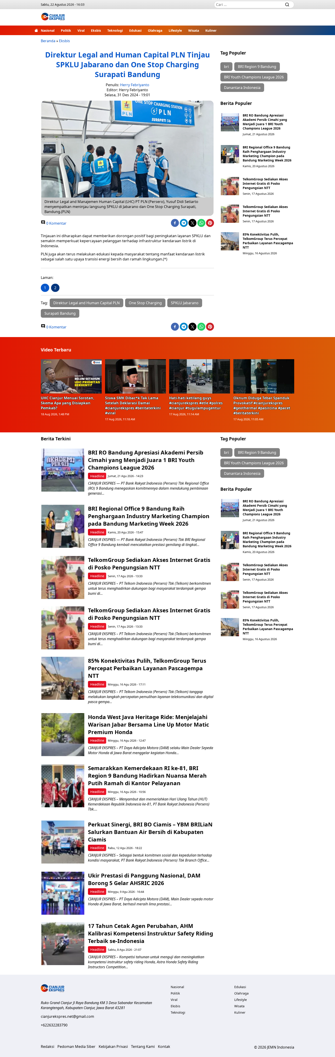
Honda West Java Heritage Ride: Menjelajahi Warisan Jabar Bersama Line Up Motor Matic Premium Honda (148, 724)
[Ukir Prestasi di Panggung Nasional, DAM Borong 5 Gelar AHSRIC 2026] (62, 893)
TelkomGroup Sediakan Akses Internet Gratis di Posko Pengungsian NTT (265, 183)
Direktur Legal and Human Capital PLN (86, 302)
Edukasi (135, 30)
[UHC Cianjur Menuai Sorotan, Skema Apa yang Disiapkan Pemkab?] (71, 376)
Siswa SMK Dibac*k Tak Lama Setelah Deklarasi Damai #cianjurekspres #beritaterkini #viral (133, 405)
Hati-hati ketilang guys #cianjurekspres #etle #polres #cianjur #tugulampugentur (196, 402)
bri (226, 66)
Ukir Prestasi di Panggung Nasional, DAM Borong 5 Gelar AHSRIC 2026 (144, 879)
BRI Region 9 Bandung (257, 66)
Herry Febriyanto (134, 84)
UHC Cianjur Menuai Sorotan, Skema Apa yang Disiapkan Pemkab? (67, 402)
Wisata (193, 30)
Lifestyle (175, 30)
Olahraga (155, 30)
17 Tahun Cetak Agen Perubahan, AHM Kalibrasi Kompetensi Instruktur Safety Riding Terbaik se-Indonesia (150, 933)
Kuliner (210, 30)
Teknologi (115, 30)
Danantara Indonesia (242, 87)
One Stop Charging (145, 302)
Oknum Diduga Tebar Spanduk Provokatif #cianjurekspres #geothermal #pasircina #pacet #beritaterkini (261, 405)
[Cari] (287, 4)
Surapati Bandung (60, 313)
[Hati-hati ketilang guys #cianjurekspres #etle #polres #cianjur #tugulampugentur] (199, 376)
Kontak (164, 1046)
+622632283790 (54, 1025)
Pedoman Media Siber (76, 1046)
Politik (66, 30)
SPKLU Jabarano (184, 302)
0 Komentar (56, 223)
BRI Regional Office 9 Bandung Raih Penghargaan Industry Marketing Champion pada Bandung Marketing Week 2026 (267, 153)
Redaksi (47, 1046)
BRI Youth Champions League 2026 (254, 77)
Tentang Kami (143, 1046)
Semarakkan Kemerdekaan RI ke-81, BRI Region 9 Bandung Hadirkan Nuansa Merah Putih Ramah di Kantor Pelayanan (147, 775)
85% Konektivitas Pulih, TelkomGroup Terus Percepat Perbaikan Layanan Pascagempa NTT (268, 240)
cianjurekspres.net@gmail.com (67, 1016)
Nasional (47, 30)
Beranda (48, 40)
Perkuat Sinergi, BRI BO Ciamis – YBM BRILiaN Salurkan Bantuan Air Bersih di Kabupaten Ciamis (150, 832)
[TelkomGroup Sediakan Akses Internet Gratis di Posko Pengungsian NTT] (230, 186)
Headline (97, 476)
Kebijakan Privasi (113, 1046)
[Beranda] (36, 30)
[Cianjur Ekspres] (53, 17)
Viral (81, 30)
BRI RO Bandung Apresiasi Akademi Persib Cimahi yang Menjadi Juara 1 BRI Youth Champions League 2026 (265, 121)
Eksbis (96, 30)
